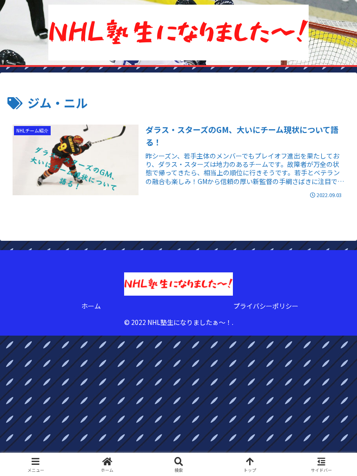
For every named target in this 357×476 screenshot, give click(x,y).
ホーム (91, 306)
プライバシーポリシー (265, 306)
